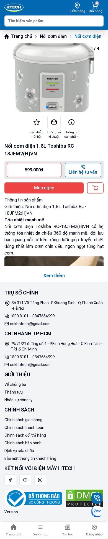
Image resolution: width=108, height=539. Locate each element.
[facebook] (10, 480)
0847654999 (43, 316)
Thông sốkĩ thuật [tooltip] (54, 134)
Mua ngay (44, 187)
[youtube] (25, 480)
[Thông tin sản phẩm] (71, 122)
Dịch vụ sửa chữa (19, 450)
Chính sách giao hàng (23, 420)
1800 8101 (19, 316)
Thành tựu (13, 392)
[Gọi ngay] (96, 498)
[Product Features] (36, 122)
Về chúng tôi (15, 384)
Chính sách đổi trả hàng (25, 435)
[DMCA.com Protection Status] (84, 498)
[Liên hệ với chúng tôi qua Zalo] (96, 511)
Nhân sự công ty (18, 400)
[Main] (14, 8)
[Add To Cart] (95, 187)
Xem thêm (54, 275)
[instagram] (40, 480)
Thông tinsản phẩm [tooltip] (71, 134)
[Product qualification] (54, 122)
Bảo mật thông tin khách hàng (30, 458)
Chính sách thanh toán (24, 427)
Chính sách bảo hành (23, 443)
